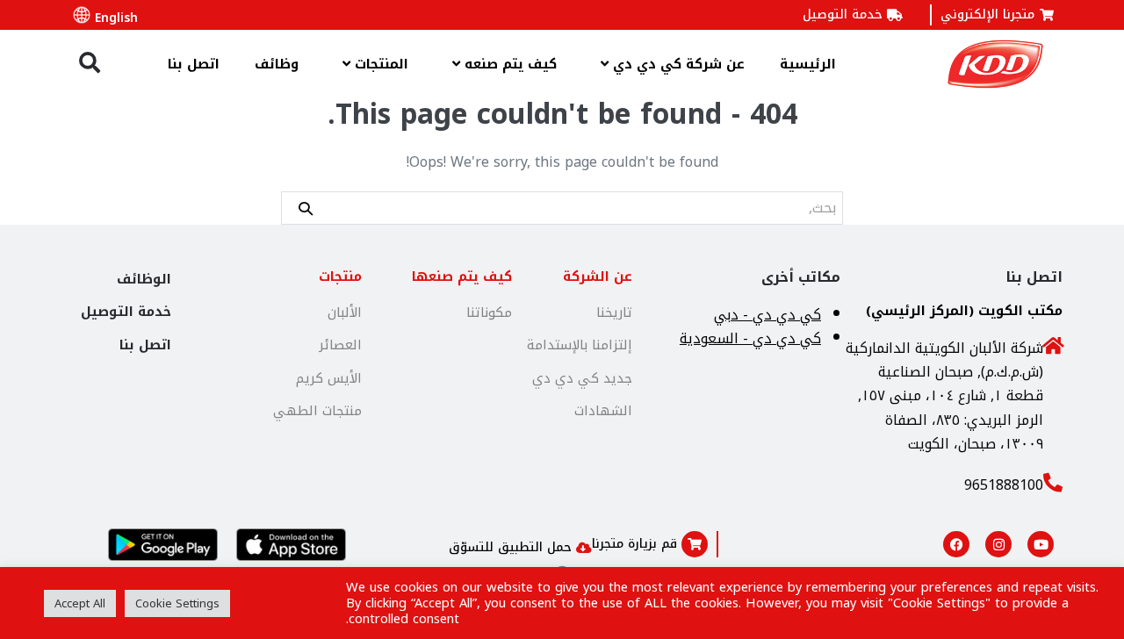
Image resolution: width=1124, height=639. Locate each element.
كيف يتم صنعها (462, 276)
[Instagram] (998, 544)
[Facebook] (956, 544)
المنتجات (379, 64)
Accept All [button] (79, 603)
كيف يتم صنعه (508, 64)
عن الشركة (597, 276)
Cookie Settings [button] (177, 603)
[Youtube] (1040, 544)
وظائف (277, 64)
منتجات (340, 276)
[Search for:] (562, 207)
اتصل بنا (194, 64)
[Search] (305, 207)
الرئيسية (808, 64)
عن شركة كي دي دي (677, 64)
